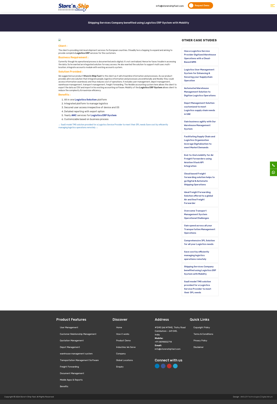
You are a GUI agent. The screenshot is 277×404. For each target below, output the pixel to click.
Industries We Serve (126, 347)
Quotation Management (72, 340)
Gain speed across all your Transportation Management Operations (199, 229)
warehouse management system (76, 353)
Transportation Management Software (79, 360)
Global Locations (124, 360)
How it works (122, 334)
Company (121, 353)
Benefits (64, 386)
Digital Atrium (267, 397)
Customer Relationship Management (78, 334)
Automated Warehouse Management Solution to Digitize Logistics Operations (200, 92)
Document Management (72, 373)
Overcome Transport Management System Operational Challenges (196, 214)
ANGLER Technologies (250, 397)
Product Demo (123, 340)
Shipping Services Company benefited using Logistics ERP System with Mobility (200, 270)
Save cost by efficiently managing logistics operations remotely (196, 255)
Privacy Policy (200, 340)
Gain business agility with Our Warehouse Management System (200, 125)
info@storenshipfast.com (170, 6)
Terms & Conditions (203, 334)
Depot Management (70, 347)
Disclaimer (198, 347)
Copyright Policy (201, 327)
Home (119, 327)
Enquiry (119, 366)
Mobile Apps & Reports (71, 380)
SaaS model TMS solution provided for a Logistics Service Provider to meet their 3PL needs (102, 124)
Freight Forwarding (69, 366)
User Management (69, 327)
